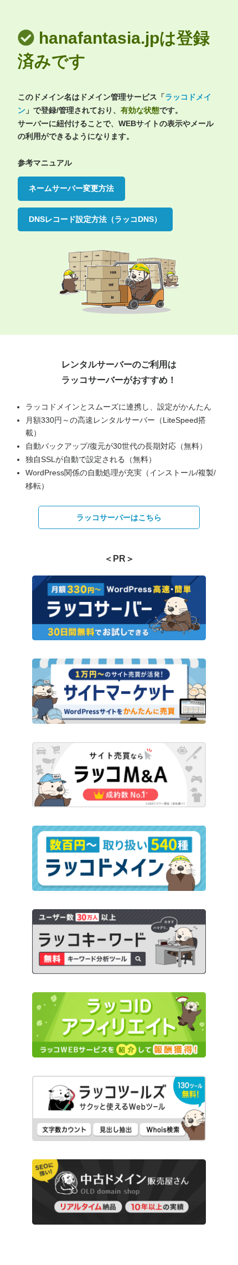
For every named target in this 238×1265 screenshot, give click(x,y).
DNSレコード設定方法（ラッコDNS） (95, 219)
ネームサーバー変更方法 (71, 188)
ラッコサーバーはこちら (119, 517)
